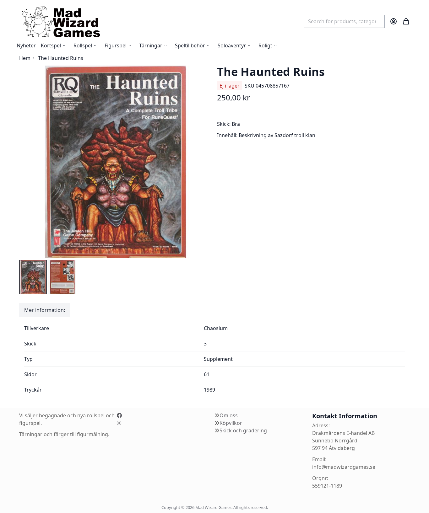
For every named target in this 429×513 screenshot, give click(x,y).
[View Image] (33, 277)
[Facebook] (119, 415)
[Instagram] (119, 422)
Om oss (229, 415)
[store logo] (60, 21)
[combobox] (344, 21)
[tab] (44, 310)
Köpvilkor (231, 422)
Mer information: (44, 310)
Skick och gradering (243, 430)
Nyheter (26, 45)
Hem (24, 58)
